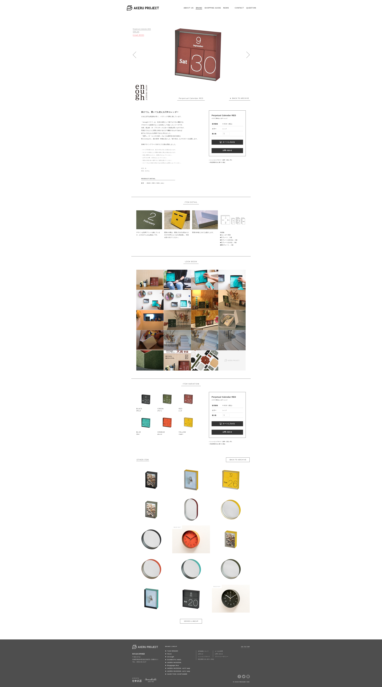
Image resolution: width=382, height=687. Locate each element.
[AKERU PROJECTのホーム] (143, 9)
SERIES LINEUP (191, 621)
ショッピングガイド (204, 656)
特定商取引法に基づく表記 (217, 162)
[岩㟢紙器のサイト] (137, 681)
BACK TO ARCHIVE (240, 98)
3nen (169, 654)
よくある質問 (219, 651)
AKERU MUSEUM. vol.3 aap (178, 668)
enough (170, 656)
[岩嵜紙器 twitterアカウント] (244, 677)
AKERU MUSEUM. (174, 662)
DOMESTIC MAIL (174, 659)
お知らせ (200, 654)
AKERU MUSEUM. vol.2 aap (178, 671)
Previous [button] (134, 55)
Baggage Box (173, 665)
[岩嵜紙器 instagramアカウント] (248, 677)
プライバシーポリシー (221, 656)
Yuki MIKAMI (172, 651)
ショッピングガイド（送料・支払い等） (221, 160)
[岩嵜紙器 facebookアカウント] (239, 677)
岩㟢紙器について (203, 651)
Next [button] (248, 55)
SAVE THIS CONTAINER (177, 674)
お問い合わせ (227, 150)
